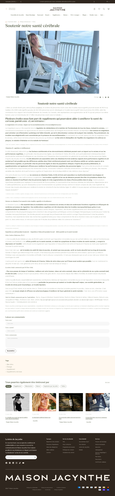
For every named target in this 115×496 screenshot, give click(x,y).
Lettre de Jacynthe (84, 447)
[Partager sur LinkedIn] (109, 97)
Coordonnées (48, 489)
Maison (65, 15)
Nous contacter (67, 444)
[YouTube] (23, 463)
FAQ (64, 441)
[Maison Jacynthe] (57, 9)
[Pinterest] (10, 463)
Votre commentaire (11, 335)
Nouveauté (40, 15)
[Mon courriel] (35, 457)
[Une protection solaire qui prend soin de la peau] (71, 402)
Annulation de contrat (68, 452)
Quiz (101, 15)
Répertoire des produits (52, 441)
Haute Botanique (30, 15)
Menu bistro (98, 459)
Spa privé (97, 447)
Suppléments (56, 15)
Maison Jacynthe (13, 488)
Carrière (48, 452)
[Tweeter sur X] (103, 97)
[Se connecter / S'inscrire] (94, 9)
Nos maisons (82, 444)
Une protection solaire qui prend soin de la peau (69, 418)
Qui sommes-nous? (84, 441)
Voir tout (107, 382)
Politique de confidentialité (32, 487)
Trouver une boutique (100, 441)
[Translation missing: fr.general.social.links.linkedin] (13, 463)
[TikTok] (20, 463)
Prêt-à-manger (75, 15)
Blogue (84, 15)
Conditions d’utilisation (61, 487)
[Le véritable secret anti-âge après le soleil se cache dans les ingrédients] (17, 402)
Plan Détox (98, 456)
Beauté (47, 15)
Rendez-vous (93, 15)
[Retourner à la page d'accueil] (57, 478)
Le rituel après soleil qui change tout (41, 417)
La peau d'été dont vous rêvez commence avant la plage (96, 418)
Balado (81, 449)
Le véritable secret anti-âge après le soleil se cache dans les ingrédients (16, 418)
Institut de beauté (100, 444)
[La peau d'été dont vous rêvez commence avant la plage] (98, 402)
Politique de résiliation (37, 489)
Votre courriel (9, 327)
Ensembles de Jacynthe (17, 15)
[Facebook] (6, 463)
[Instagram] (16, 463)
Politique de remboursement (47, 487)
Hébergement (99, 449)
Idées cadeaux (50, 449)
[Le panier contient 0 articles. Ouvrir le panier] (109, 9)
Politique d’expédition (58, 489)
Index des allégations (52, 447)
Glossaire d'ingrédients (52, 444)
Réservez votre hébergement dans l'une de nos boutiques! (54, 1)
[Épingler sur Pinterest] (106, 97)
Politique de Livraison (68, 449)
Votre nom (8, 320)
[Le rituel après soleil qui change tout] (44, 402)
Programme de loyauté (69, 447)
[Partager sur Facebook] (101, 97)
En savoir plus (73, 1)
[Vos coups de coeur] (99, 9)
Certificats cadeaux (100, 462)
